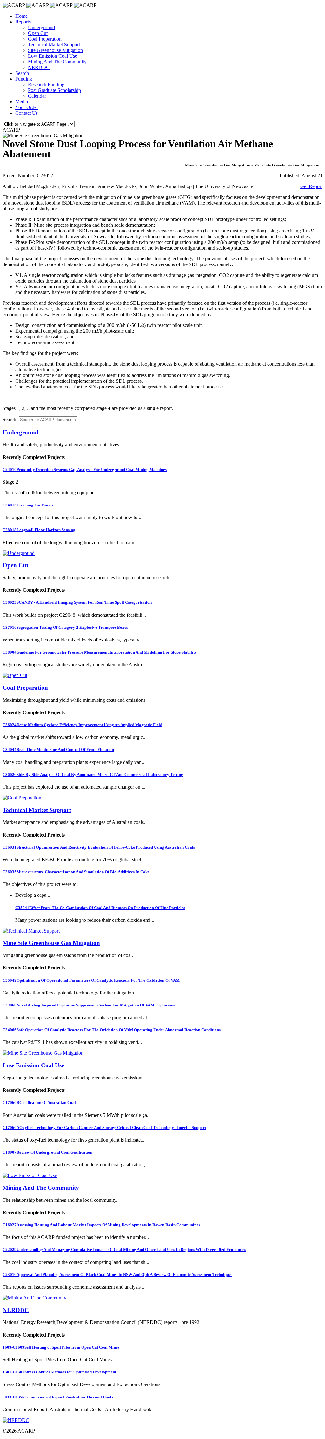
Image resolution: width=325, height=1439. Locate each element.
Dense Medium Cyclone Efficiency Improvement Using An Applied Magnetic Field (82, 724)
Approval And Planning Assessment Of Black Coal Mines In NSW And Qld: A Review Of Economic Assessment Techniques (117, 1274)
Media (21, 101)
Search (22, 73)
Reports (23, 21)
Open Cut (38, 33)
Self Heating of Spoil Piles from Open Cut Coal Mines (61, 1347)
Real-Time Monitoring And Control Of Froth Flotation (58, 749)
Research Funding (46, 84)
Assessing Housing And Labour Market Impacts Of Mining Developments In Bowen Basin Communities (101, 1224)
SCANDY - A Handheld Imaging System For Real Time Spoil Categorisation (77, 602)
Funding (23, 78)
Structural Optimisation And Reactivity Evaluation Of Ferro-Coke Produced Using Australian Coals (99, 847)
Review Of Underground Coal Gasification (47, 1152)
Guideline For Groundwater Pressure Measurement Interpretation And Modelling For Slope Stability (100, 652)
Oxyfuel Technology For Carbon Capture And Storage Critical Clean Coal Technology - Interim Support (104, 1127)
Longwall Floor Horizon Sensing (39, 529)
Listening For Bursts (28, 505)
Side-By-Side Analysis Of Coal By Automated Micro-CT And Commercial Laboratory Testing (93, 774)
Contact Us (26, 113)
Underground (41, 27)
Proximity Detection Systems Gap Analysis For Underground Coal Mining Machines (85, 469)
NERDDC (39, 67)
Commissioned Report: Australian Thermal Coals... (59, 1397)
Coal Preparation (45, 39)
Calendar (37, 96)
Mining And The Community (57, 61)
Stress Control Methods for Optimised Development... (61, 1372)
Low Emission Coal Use (52, 56)
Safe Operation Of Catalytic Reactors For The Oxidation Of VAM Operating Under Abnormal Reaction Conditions (112, 1029)
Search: (10, 419)
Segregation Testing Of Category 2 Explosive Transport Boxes (65, 627)
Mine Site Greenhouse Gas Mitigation (51, 943)
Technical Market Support (54, 44)
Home (21, 16)
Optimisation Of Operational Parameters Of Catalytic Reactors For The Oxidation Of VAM (91, 980)
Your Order (26, 107)
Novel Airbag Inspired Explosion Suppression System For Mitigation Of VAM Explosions (89, 1005)
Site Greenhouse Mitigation (55, 50)
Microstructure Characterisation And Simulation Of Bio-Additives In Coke (76, 871)
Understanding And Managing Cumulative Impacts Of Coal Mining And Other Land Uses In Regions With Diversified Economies (124, 1249)
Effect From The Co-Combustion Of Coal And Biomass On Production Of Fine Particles (100, 907)
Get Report (311, 186)
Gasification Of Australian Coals (40, 1102)
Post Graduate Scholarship (54, 90)
